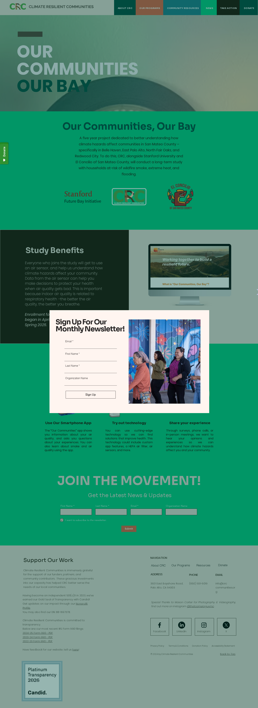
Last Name (71, 365)
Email (68, 341)
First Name (71, 353)
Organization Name (76, 378)
